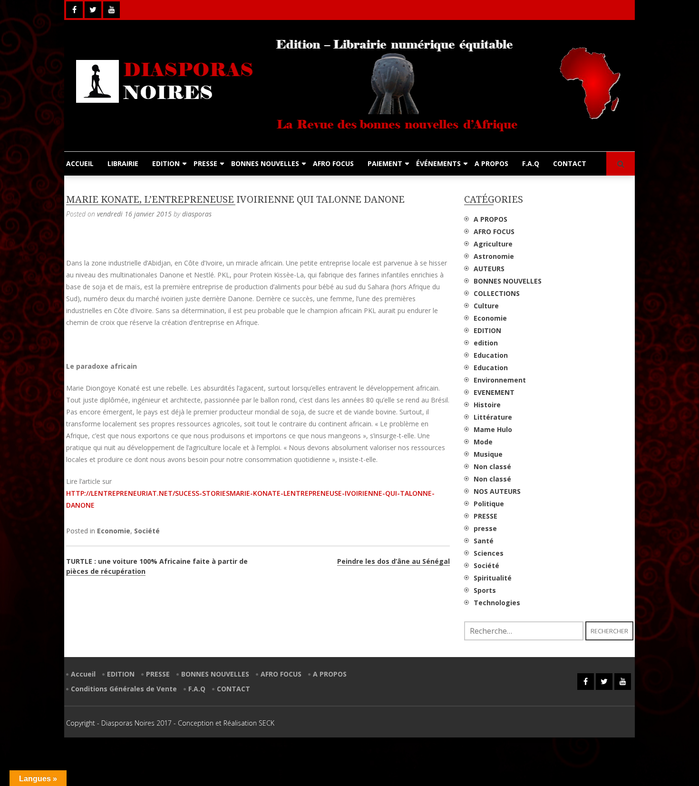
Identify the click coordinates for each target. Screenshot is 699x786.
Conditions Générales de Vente (124, 688)
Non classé (492, 466)
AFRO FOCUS (333, 163)
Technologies (497, 602)
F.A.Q (530, 163)
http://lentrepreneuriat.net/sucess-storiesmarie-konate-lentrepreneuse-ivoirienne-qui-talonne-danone (250, 499)
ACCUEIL (80, 163)
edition (486, 342)
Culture (486, 305)
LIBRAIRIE (122, 163)
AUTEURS (489, 268)
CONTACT (569, 163)
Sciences (489, 553)
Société (147, 530)
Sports (485, 590)
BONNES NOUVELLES (265, 163)
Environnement (500, 379)
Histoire (487, 404)
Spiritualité (493, 577)
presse (485, 528)
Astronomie (494, 256)
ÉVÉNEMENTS (438, 163)
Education (491, 355)
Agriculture (493, 243)
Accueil (83, 673)
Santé (484, 540)
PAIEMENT (385, 163)
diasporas (197, 213)
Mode (483, 441)
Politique (489, 503)
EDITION (166, 163)
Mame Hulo (493, 429)
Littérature (493, 417)
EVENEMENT (494, 392)
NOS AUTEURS (497, 491)
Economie (113, 530)
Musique (488, 454)
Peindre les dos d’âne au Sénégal (393, 561)
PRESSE (205, 163)
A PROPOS (491, 163)
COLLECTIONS (497, 293)
